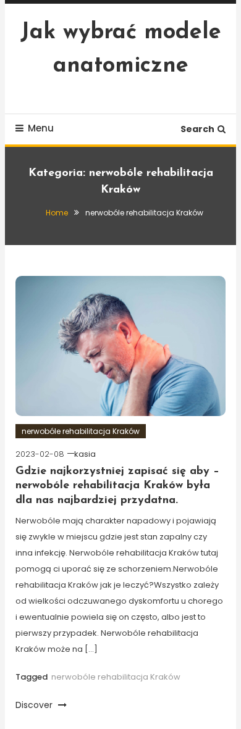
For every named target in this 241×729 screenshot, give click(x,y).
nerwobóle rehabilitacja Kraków (81, 431)
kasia (85, 454)
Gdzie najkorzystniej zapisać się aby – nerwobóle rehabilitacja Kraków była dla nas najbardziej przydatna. (117, 486)
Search (197, 129)
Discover (35, 705)
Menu (41, 128)
